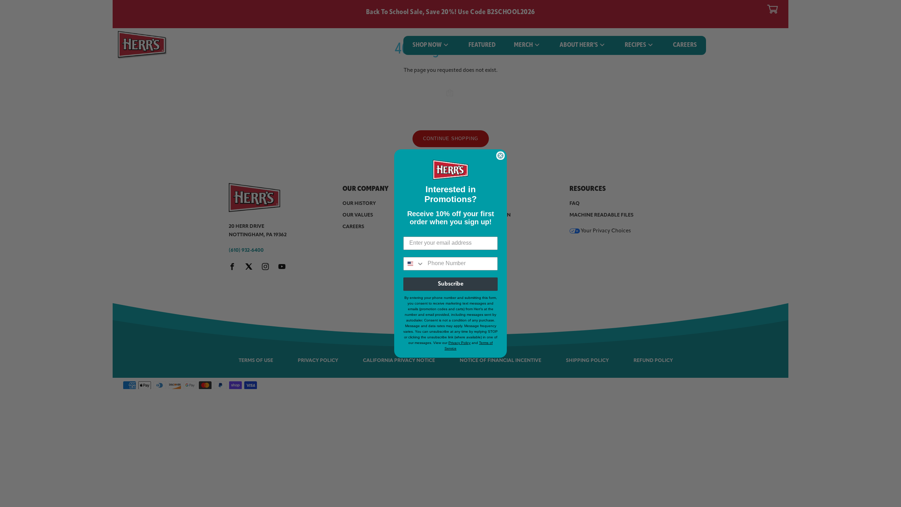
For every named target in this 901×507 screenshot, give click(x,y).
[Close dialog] (500, 155)
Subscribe (451, 284)
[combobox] (414, 263)
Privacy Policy (459, 343)
